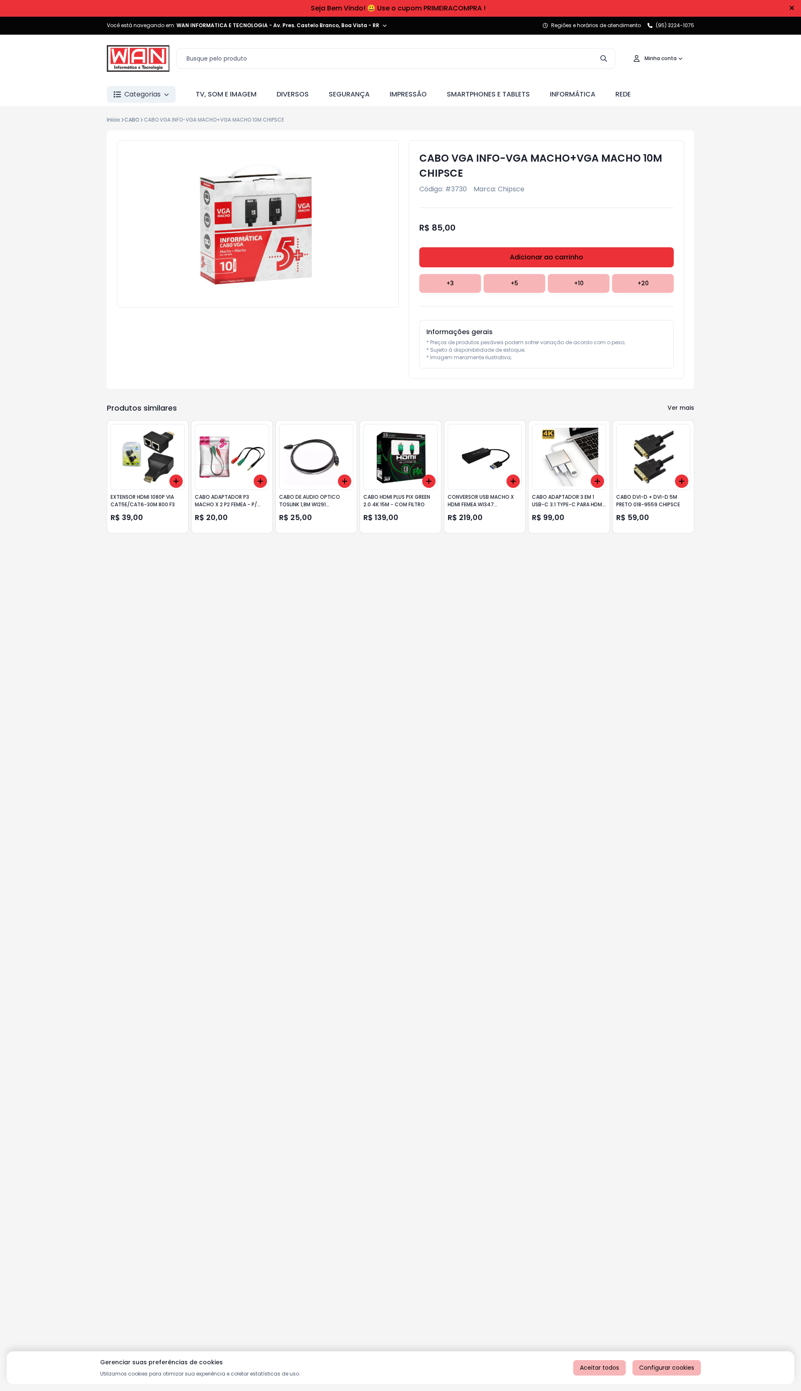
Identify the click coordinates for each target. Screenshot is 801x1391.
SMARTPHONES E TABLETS (488, 94)
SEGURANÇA (349, 94)
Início (113, 119)
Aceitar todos (599, 1367)
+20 (643, 283)
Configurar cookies (666, 1367)
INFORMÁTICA (572, 94)
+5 (514, 283)
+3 (450, 283)
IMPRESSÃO (408, 94)
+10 (579, 283)
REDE (623, 94)
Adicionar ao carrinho (546, 257)
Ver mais (681, 408)
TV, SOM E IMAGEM (226, 94)
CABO (131, 119)
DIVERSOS (293, 94)
